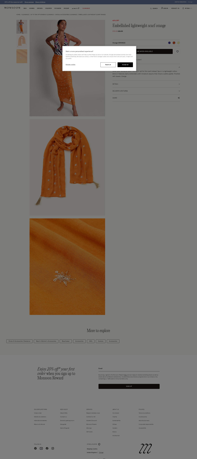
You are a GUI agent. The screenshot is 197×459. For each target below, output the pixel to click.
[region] (99, 58)
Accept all (125, 64)
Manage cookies (70, 64)
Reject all (108, 64)
